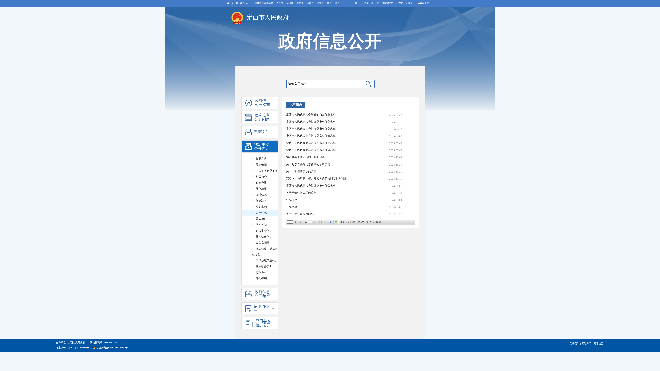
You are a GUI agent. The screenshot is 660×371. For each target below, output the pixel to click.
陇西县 (300, 3)
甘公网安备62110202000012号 (112, 347)
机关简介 (261, 176)
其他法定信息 (264, 236)
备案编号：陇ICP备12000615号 (72, 347)
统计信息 (261, 194)
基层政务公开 (264, 266)
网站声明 (586, 343)
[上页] (300, 222)
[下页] (327, 222)
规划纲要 (261, 188)
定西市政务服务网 (264, 3)
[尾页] (331, 222)
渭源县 (320, 3)
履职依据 (261, 164)
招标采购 (261, 206)
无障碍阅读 (387, 3)
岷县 (337, 3)
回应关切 (261, 224)
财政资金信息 (264, 230)
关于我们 (574, 343)
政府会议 (261, 182)
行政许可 (261, 272)
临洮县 (310, 3)
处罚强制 (261, 278)
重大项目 (261, 218)
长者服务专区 (422, 3)
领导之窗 (261, 158)
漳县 (329, 3)
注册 (357, 3)
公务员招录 (263, 242)
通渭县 (290, 3)
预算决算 (261, 200)
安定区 (279, 3)
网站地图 (598, 343)
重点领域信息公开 (267, 260)
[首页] (296, 222)
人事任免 (261, 212)
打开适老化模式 (404, 3)
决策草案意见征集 (267, 170)
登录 (366, 3)
